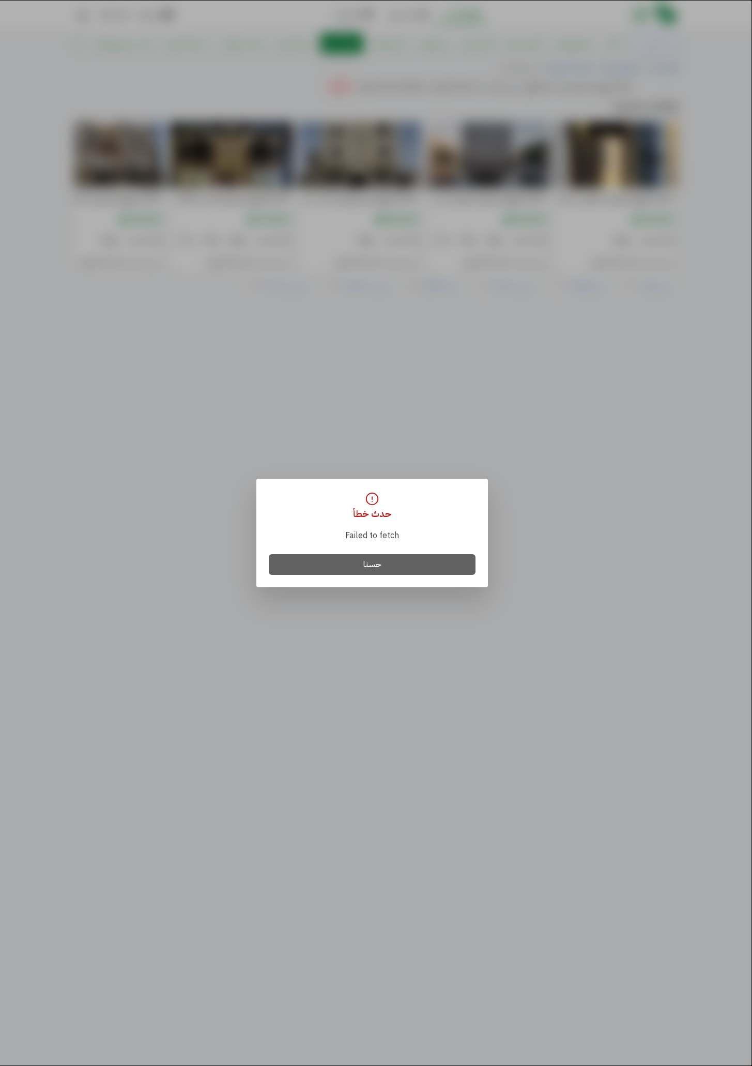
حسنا (372, 564)
